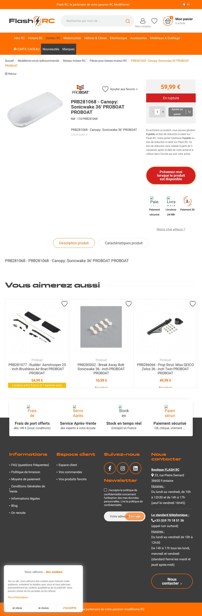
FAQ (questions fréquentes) (30, 465)
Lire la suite (78, 134)
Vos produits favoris (73, 479)
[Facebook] (110, 468)
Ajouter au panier (177, 112)
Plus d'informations (18, 597)
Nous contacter (170, 581)
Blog (14, 506)
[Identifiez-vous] (143, 20)
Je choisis (43, 608)
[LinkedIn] (135, 468)
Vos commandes (70, 472)
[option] (37, 343)
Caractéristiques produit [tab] (124, 243)
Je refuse (17, 608)
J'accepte (69, 608)
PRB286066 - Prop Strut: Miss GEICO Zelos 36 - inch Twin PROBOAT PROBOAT (165, 369)
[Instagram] (123, 468)
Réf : (73, 118)
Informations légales (25, 498)
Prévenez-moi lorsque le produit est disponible (171, 175)
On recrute (18, 513)
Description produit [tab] (74, 243)
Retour (12, 73)
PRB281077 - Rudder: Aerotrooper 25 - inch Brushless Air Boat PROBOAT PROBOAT (37, 369)
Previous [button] (9, 343)
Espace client (68, 465)
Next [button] (193, 343)
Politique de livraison (25, 472)
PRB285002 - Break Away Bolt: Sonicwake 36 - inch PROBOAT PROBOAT (101, 369)
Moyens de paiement (25, 479)
